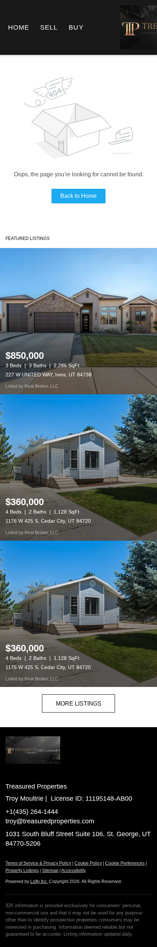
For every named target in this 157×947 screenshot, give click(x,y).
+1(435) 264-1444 (31, 811)
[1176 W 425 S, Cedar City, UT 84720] (78, 467)
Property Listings (22, 870)
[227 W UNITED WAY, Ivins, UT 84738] (78, 321)
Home (18, 27)
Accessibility (73, 870)
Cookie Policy (88, 863)
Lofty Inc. (39, 881)
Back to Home (78, 196)
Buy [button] (76, 27)
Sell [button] (49, 27)
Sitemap (50, 870)
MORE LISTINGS (79, 703)
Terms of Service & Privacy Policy (38, 863)
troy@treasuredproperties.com (49, 821)
